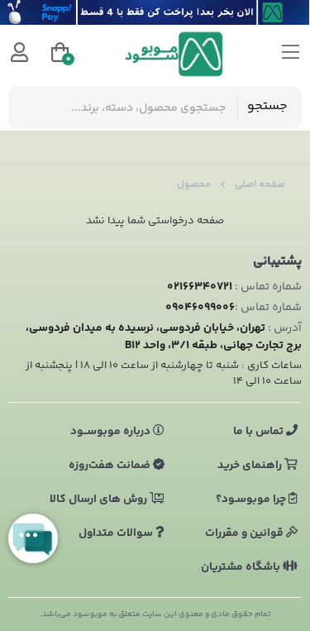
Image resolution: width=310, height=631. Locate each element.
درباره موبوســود (111, 432)
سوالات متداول (117, 533)
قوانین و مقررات (245, 533)
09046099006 (200, 308)
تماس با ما (259, 432)
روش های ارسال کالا (100, 499)
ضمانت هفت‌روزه (111, 466)
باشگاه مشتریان (242, 567)
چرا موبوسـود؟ (252, 499)
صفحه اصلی (260, 185)
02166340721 (199, 287)
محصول (194, 185)
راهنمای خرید (250, 466)
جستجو (267, 106)
